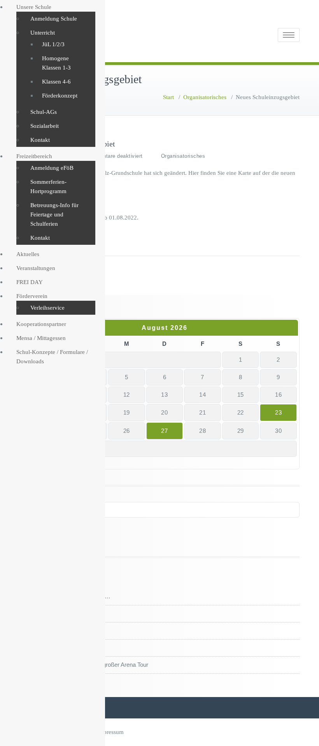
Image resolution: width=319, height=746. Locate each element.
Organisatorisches (204, 97)
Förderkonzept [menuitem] (59, 95)
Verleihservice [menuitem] (47, 308)
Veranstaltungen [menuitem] (35, 268)
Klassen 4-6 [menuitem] (56, 81)
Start (168, 97)
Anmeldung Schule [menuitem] (53, 19)
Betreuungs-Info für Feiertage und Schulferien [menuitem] (54, 214)
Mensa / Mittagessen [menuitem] (41, 338)
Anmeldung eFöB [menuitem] (52, 168)
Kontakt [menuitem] (40, 140)
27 (164, 430)
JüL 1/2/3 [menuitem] (53, 44)
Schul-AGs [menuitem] (43, 112)
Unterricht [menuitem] (42, 33)
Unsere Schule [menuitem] (33, 7)
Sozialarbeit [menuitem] (44, 126)
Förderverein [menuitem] (31, 296)
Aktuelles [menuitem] (27, 254)
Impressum (110, 732)
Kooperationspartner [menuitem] (41, 324)
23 (278, 412)
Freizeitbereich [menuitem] (34, 156)
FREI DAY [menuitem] (29, 282)
